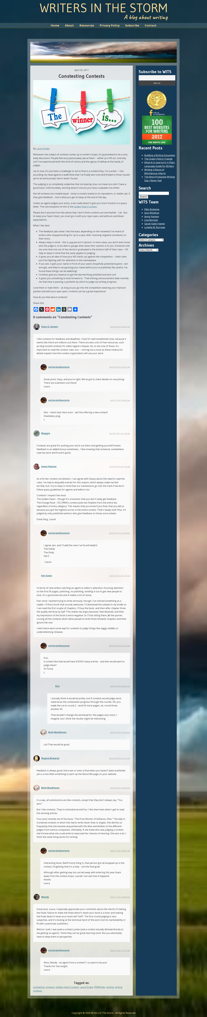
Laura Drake (43, 148)
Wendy (45, 897)
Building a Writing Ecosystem (159, 155)
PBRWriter (99, 987)
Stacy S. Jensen (49, 326)
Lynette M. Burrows (154, 227)
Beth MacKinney (57, 732)
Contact (150, 25)
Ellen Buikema (151, 209)
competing (38, 987)
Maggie (45, 433)
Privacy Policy (110, 25)
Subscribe (132, 25)
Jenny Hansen (48, 466)
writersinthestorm (59, 367)
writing (110, 987)
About (69, 25)
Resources (86, 25)
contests (49, 987)
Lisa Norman (151, 220)
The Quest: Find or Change (158, 158)
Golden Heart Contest (85, 206)
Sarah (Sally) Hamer (154, 223)
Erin (57, 686)
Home (55, 25)
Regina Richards (50, 758)
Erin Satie (46, 575)
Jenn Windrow (151, 212)
